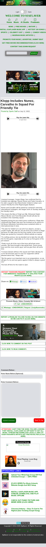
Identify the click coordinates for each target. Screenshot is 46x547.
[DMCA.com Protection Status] (23, 524)
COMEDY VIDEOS (39, 32)
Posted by (5, 111)
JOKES (27, 32)
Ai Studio (25, 22)
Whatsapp (14, 281)
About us (10, 529)
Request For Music (21, 531)
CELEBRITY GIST (16, 32)
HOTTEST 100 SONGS (36, 29)
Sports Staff (13, 111)
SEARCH (34, 53)
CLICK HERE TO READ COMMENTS (13, 349)
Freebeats (35, 22)
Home (9, 22)
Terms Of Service (34, 531)
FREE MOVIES (21, 26)
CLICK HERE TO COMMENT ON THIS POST (16, 343)
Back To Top (39, 420)
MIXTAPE (32, 26)
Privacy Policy (25, 529)
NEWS (10, 26)
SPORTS (4, 32)
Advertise (9, 531)
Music (16, 22)
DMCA (17, 529)
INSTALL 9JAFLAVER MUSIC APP (12, 29)
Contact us (35, 529)
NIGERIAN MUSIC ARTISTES (22, 35)
